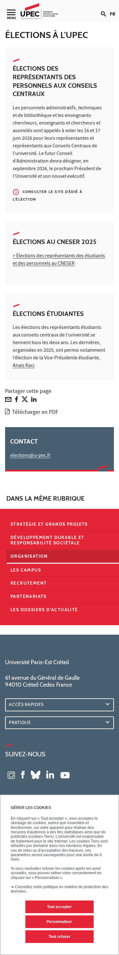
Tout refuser (59, 936)
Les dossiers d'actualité (44, 609)
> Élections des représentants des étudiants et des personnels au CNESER (59, 260)
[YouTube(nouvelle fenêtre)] (65, 774)
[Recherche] (105, 9)
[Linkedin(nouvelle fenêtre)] (50, 774)
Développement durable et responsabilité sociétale (47, 540)
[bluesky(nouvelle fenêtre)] (35, 774)
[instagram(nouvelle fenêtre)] (11, 774)
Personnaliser (59, 922)
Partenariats (28, 596)
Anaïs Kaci (23, 366)
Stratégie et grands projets (49, 524)
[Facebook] (16, 401)
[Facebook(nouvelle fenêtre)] (23, 774)
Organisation (29, 556)
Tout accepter (59, 907)
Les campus (25, 570)
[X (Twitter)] (25, 401)
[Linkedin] (33, 401)
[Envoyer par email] (8, 401)
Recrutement (28, 583)
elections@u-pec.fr (30, 456)
